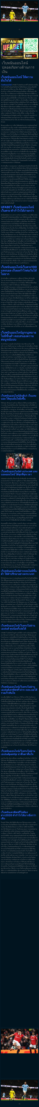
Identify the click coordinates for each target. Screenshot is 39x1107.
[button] (19, 29)
